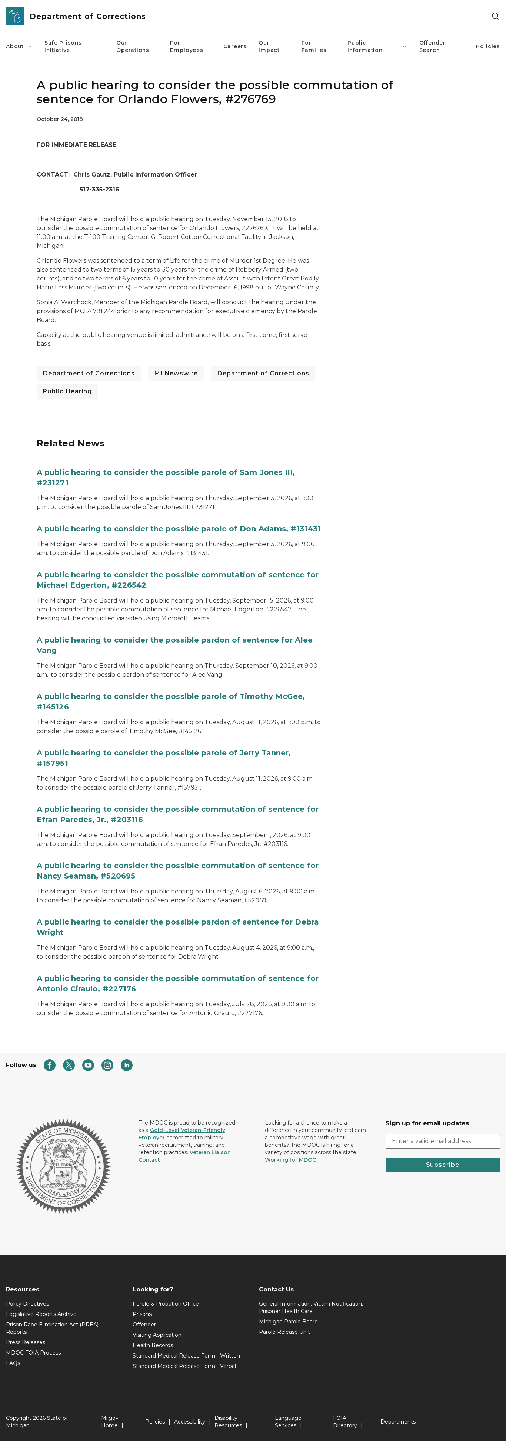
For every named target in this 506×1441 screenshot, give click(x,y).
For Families (314, 46)
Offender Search (432, 46)
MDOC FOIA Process (33, 1352)
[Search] (495, 16)
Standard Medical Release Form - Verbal (184, 1366)
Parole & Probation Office (166, 1303)
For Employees (186, 46)
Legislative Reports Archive (41, 1314)
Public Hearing (67, 391)
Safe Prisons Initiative (63, 46)
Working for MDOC (290, 1159)
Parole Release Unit (284, 1332)
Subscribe (442, 1164)
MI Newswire (176, 373)
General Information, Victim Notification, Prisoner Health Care (311, 1307)
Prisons (142, 1314)
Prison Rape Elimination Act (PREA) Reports (52, 1328)
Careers (235, 46)
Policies (488, 46)
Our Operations (132, 46)
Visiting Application (157, 1335)
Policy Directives (27, 1303)
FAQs (13, 1363)
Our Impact (269, 46)
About (15, 46)
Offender (144, 1324)
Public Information (365, 46)
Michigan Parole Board (288, 1321)
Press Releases (25, 1342)
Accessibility (189, 1421)
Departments (398, 1421)
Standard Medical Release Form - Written (186, 1355)
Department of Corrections (89, 373)
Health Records (153, 1345)
